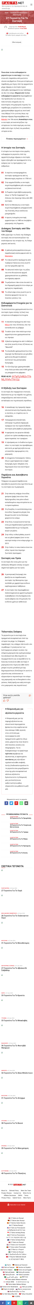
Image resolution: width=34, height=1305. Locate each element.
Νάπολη (4, 119)
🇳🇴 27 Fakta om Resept (16, 1242)
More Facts (27, 1198)
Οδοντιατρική (17, 14)
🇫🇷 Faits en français (8, 1267)
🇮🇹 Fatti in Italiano (6, 1270)
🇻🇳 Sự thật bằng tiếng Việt (8, 1294)
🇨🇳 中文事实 (16, 1296)
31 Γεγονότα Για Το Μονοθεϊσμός (15, 943)
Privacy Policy (6, 1198)
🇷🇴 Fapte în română (7, 1289)
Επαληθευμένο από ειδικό (15, 33)
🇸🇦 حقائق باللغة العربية (11, 1277)
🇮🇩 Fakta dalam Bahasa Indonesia (16, 1279)
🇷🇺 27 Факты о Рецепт (16, 1249)
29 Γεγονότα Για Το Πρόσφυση (20, 846)
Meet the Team (26, 1190)
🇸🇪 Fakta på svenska (23, 1272)
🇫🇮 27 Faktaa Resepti (16, 1225)
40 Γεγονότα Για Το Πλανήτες (13, 1173)
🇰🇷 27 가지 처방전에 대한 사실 (16, 1237)
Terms (26, 1195)
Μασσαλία (9, 256)
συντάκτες (9, 759)
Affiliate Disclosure (10, 1195)
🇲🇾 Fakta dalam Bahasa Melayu (16, 1284)
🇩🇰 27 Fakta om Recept (16, 1218)
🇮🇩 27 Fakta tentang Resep (16, 1232)
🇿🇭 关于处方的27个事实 (16, 1259)
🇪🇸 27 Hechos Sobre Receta (16, 1223)
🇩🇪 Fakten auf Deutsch (20, 1265)
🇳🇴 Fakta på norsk (9, 1274)
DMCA (20, 1195)
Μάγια (7, 325)
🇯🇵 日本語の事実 (8, 1282)
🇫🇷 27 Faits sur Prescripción (16, 1228)
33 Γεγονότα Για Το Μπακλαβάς (14, 1020)
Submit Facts (17, 1198)
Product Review (6, 1193)
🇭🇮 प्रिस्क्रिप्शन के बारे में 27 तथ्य (16, 1230)
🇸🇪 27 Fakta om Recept (16, 1252)
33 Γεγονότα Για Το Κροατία (12, 995)
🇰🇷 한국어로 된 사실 (22, 1282)
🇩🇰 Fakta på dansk (9, 1272)
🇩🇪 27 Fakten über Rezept (16, 1220)
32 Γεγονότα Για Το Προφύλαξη (20, 818)
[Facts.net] (13, 3)
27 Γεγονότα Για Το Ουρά (11, 890)
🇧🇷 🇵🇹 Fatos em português (23, 1270)
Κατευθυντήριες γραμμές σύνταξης (16, 35)
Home (6, 12)
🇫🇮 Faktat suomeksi (22, 1274)
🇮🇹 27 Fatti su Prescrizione (16, 1235)
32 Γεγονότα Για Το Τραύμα (19, 832)
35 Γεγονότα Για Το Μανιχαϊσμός (15, 1148)
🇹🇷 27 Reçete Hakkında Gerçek (16, 1257)
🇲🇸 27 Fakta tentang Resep (16, 1240)
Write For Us (27, 1193)
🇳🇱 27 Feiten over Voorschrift (16, 1245)
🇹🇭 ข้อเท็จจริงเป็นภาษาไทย (16, 1291)
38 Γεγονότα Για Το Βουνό (12, 1123)
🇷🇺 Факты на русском (23, 1289)
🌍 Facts (8, 1265)
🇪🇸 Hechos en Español (23, 1267)
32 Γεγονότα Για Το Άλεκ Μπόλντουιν (17, 1073)
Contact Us (17, 1193)
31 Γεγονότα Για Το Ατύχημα (13, 1098)
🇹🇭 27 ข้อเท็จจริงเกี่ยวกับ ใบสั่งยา (16, 1254)
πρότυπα (8, 754)
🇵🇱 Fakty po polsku (26, 1287)
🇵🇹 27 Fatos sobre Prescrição (16, 1247)
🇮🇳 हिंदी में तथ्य (24, 1277)
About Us (4, 1190)
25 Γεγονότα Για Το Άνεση (18, 853)
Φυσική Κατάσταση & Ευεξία (18, 12)
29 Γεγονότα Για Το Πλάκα (18, 839)
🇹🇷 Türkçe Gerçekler (25, 1294)
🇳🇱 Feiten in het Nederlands (9, 1287)
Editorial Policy (14, 1190)
